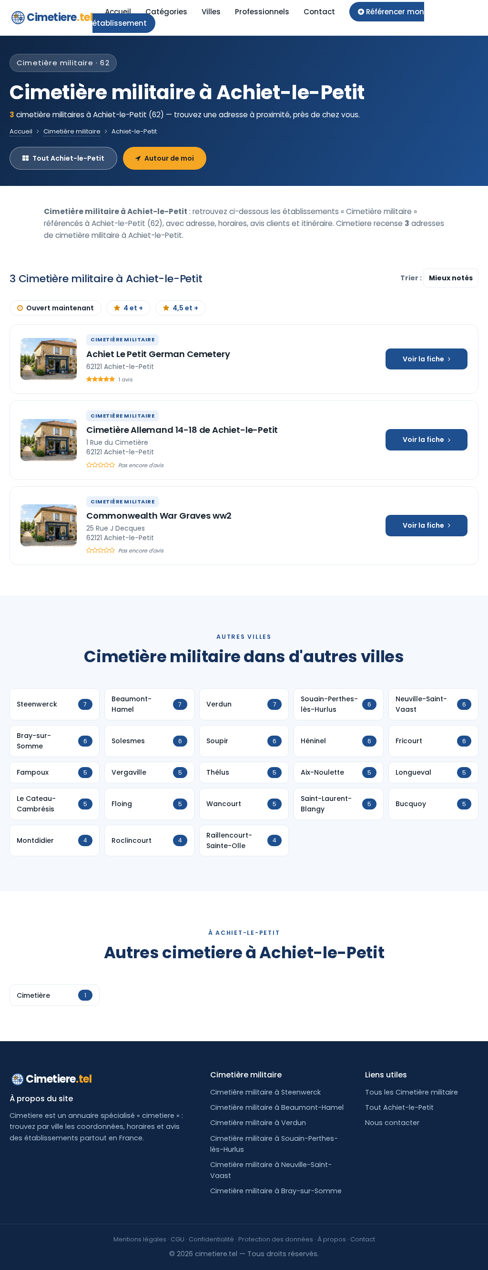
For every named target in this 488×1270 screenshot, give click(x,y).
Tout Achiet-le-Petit (68, 158)
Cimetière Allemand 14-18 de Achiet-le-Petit (182, 430)
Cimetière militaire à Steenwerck (265, 1092)
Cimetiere (59, 17)
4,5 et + (185, 308)
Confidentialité (211, 1239)
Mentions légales (139, 1239)
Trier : (411, 278)
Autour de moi (169, 158)
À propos (331, 1239)
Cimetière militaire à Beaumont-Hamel (277, 1107)
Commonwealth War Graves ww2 (159, 516)
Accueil (118, 12)
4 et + (133, 308)
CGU (177, 1239)
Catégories (166, 12)
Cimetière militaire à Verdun (258, 1122)
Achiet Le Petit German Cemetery (158, 354)
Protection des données (275, 1239)
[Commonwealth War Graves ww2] (48, 525)
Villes (211, 12)
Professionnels (262, 12)
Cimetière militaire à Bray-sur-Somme (276, 1191)
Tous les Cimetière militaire (411, 1092)
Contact (319, 12)
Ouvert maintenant (60, 308)
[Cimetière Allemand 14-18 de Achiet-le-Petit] (48, 440)
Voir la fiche (423, 359)
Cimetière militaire (72, 131)
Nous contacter (392, 1122)
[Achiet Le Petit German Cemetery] (48, 359)
